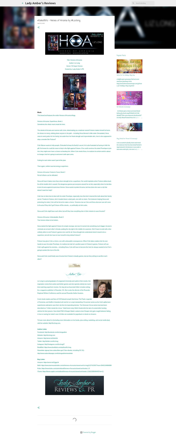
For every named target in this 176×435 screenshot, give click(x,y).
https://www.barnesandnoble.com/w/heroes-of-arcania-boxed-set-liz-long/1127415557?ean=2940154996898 (76, 365)
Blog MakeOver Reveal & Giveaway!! (127, 139)
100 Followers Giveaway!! (123, 107)
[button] (38, 27)
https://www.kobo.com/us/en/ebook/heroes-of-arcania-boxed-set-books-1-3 (66, 368)
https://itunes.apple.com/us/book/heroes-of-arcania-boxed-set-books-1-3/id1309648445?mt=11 (73, 371)
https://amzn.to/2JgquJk (51, 362)
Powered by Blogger (89, 432)
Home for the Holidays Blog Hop (126, 75)
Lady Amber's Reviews (40, 3)
